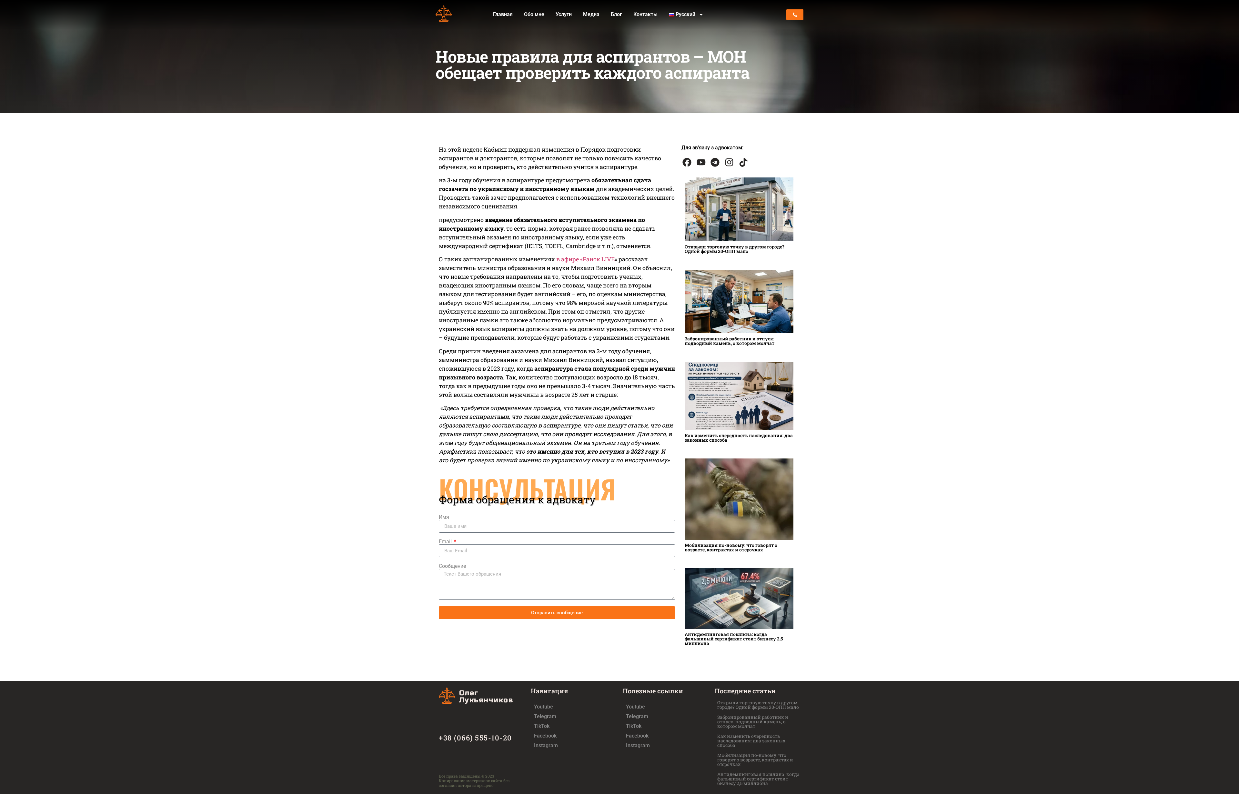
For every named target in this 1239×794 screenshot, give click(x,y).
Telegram (545, 716)
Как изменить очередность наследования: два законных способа (739, 437)
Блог (616, 14)
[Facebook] (686, 162)
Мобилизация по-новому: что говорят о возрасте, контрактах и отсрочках (731, 547)
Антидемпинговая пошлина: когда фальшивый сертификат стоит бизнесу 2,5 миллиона (734, 638)
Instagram (546, 745)
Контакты (645, 14)
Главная (503, 14)
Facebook (545, 736)
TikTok (541, 726)
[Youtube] (701, 162)
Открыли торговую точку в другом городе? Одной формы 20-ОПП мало (734, 249)
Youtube (543, 707)
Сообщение (452, 566)
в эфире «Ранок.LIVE (585, 259)
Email (446, 541)
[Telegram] (715, 162)
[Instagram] (729, 162)
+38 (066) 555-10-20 (475, 737)
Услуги (564, 14)
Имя (444, 517)
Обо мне (534, 14)
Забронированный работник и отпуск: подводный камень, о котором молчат (729, 341)
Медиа (591, 14)
